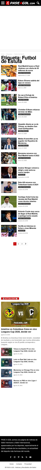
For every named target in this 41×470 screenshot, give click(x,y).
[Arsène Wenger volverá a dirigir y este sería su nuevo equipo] (9, 172)
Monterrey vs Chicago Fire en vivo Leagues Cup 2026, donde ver (26, 371)
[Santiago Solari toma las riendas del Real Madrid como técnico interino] (9, 201)
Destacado (22, 174)
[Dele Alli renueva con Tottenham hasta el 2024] (9, 187)
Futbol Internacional (24, 73)
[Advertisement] (20, 28)
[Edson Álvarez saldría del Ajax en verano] (9, 85)
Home (12, 464)
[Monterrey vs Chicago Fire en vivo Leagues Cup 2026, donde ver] (6, 373)
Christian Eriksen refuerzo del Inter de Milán (29, 110)
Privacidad (27, 464)
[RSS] (22, 457)
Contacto (19, 464)
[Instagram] (14, 457)
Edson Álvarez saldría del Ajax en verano (28, 81)
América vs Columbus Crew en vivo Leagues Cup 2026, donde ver (19, 330)
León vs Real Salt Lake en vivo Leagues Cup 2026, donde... (25, 360)
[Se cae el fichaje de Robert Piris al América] (9, 100)
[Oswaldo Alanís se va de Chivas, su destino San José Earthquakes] (9, 129)
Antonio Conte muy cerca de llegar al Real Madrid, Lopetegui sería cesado (28, 213)
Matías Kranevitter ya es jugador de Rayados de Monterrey (28, 140)
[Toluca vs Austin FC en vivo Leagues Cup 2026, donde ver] (6, 352)
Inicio (2, 54)
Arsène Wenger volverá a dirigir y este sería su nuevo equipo (28, 170)
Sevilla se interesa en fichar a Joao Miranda (27, 227)
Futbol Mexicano (23, 99)
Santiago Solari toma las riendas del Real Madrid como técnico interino (28, 199)
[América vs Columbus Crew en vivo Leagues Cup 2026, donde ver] (20, 314)
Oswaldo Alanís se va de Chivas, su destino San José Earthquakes (28, 126)
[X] (26, 457)
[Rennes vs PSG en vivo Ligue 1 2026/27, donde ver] (6, 384)
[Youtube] (30, 457)
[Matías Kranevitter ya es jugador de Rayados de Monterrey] (9, 143)
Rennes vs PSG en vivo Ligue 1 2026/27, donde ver (25, 381)
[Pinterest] (18, 457)
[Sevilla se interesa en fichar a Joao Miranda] (9, 231)
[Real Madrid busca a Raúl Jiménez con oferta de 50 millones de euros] (9, 71)
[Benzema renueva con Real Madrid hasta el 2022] (9, 158)
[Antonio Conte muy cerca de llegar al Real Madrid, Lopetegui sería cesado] (9, 216)
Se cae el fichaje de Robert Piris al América (27, 96)
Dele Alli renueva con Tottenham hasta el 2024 (28, 183)
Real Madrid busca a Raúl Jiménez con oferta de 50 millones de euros (28, 68)
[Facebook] (10, 457)
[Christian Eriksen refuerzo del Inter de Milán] (9, 114)
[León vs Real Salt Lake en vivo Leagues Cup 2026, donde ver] (6, 362)
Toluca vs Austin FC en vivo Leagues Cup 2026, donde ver (25, 350)
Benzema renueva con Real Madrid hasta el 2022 (28, 154)
